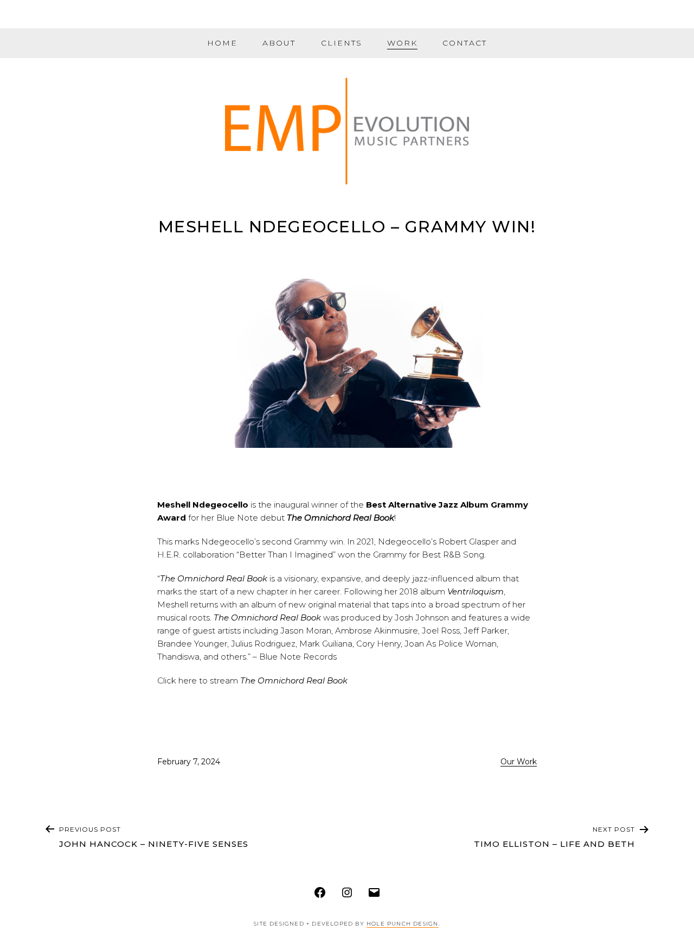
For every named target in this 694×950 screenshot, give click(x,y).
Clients (341, 43)
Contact (464, 43)
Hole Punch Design (402, 923)
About (278, 43)
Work (402, 43)
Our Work (518, 762)
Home (222, 43)
